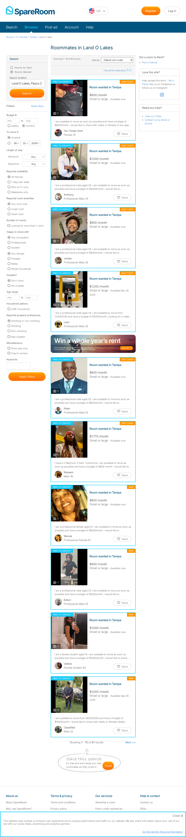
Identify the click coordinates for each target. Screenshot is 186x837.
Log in (172, 11)
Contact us (146, 802)
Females (15, 258)
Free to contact (19, 353)
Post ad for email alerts (115, 70)
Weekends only (19, 192)
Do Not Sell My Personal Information (163, 831)
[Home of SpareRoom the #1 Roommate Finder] (30, 11)
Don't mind (17, 280)
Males (14, 263)
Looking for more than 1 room (27, 225)
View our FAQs (153, 116)
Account (72, 27)
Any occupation (20, 237)
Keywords (12, 360)
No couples (17, 285)
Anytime (15, 137)
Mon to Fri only (19, 187)
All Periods (17, 176)
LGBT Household (20, 309)
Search (11, 27)
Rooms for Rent (23, 67)
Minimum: (13, 156)
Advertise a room (105, 802)
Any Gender (18, 253)
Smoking (16, 325)
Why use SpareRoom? (19, 808)
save (108, 766)
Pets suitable (18, 336)
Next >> (130, 742)
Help (90, 27)
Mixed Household (21, 268)
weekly (15, 125)
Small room (17, 214)
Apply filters (27, 376)
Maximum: (13, 163)
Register (150, 11)
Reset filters (37, 106)
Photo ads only (19, 348)
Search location (18, 77)
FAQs (143, 808)
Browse (31, 27)
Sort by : (96, 60)
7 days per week (20, 182)
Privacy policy (58, 808)
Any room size (19, 203)
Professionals (18, 242)
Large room (17, 209)
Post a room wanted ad (108, 808)
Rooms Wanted (22, 72)
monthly (30, 125)
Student (15, 247)
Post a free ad (149, 62)
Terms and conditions (62, 802)
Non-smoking (19, 331)
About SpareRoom (16, 802)
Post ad (51, 27)
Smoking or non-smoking (25, 320)
